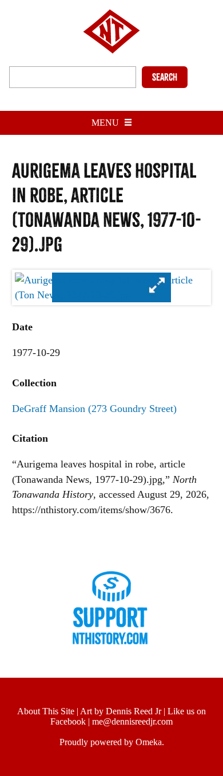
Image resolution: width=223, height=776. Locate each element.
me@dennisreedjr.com (132, 721)
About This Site (45, 711)
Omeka (149, 742)
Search (164, 77)
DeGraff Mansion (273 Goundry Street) (94, 408)
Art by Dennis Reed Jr (120, 711)
